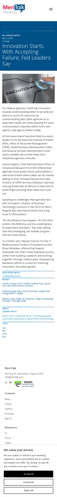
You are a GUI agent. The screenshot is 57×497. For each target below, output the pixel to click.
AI (6, 433)
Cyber (8, 443)
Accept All (28, 473)
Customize (28, 482)
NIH (3, 331)
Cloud (8, 438)
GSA (4, 328)
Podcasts (9, 413)
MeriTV (8, 418)
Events (8, 404)
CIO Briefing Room (11, 276)
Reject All (28, 490)
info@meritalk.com (14, 377)
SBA (4, 336)
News (7, 399)
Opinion (9, 409)
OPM (4, 333)
